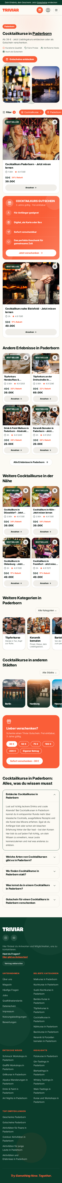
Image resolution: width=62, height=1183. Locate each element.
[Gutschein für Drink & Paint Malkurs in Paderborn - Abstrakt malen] (25, 409)
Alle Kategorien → (47, 610)
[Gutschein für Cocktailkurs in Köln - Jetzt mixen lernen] (54, 490)
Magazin (7, 984)
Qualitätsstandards (12, 1000)
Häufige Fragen (11, 990)
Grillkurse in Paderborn (14, 1074)
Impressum (8, 1011)
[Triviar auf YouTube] (14, 938)
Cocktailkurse (31, 112)
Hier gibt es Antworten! (15, 957)
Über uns (7, 979)
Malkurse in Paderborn (45, 979)
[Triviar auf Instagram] (6, 938)
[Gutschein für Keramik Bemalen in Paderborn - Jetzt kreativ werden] (54, 409)
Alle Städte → (49, 672)
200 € (12, 751)
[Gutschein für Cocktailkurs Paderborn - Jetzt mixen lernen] (54, 122)
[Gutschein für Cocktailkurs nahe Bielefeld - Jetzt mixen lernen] (54, 266)
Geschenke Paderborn (14, 1117)
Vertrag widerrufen (14, 963)
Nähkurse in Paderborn (46, 1026)
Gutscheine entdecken (22, 59)
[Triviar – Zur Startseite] (11, 10)
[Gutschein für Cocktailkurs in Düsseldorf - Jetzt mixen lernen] (25, 490)
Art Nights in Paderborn (15, 1098)
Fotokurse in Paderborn (46, 1056)
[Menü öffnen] (56, 10)
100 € (48, 744)
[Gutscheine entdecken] (40, 10)
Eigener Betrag (31, 751)
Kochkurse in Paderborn (46, 984)
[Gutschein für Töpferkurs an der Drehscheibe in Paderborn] (54, 357)
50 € (23, 744)
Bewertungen (9, 1022)
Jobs (5, 995)
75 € (35, 744)
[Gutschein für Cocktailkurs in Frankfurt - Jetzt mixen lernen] (54, 542)
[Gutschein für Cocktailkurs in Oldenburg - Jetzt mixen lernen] (25, 542)
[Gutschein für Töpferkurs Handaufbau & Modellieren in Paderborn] (25, 357)
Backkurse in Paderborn (46, 1032)
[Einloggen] (48, 10)
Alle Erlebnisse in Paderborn (29, 462)
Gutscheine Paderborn (14, 1122)
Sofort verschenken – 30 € (24, 761)
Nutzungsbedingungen (15, 1016)
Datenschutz (9, 1006)
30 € (11, 744)
